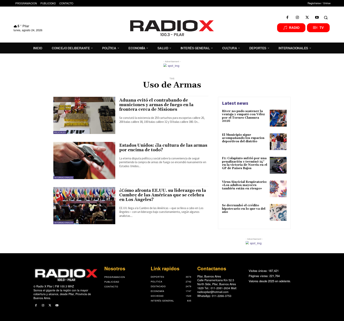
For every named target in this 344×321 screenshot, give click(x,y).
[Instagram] (297, 17)
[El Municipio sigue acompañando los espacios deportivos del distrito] (278, 141)
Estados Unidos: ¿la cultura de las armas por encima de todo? (163, 148)
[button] (325, 17)
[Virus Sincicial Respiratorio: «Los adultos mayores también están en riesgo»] (278, 188)
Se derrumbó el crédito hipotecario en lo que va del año (243, 209)
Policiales (59, 132)
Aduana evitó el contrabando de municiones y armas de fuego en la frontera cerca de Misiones (156, 105)
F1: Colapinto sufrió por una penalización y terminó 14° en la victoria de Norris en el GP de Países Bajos (244, 163)
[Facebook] (287, 17)
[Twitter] (307, 17)
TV (322, 27)
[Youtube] (317, 17)
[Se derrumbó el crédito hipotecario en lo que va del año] (278, 212)
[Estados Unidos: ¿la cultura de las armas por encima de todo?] (84, 160)
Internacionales (63, 177)
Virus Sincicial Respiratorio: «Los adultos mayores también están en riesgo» (244, 185)
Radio (294, 27)
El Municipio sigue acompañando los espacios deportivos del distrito (243, 138)
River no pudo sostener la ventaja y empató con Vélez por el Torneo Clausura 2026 (243, 116)
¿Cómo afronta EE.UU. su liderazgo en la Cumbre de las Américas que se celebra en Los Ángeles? (162, 195)
